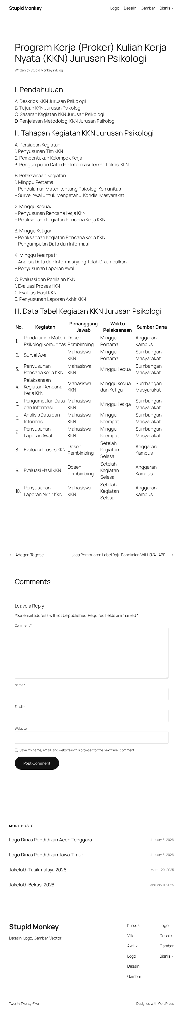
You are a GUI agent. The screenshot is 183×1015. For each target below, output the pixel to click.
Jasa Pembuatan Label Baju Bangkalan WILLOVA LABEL (120, 555)
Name (20, 685)
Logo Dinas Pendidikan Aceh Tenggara (50, 839)
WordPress (166, 1003)
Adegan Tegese (29, 555)
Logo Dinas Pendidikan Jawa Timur (46, 854)
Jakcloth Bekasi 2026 (31, 884)
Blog (59, 70)
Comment (23, 625)
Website (21, 728)
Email (20, 706)
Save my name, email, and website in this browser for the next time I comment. (77, 750)
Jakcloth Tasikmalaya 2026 (37, 869)
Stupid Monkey (25, 8)
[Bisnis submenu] (172, 8)
